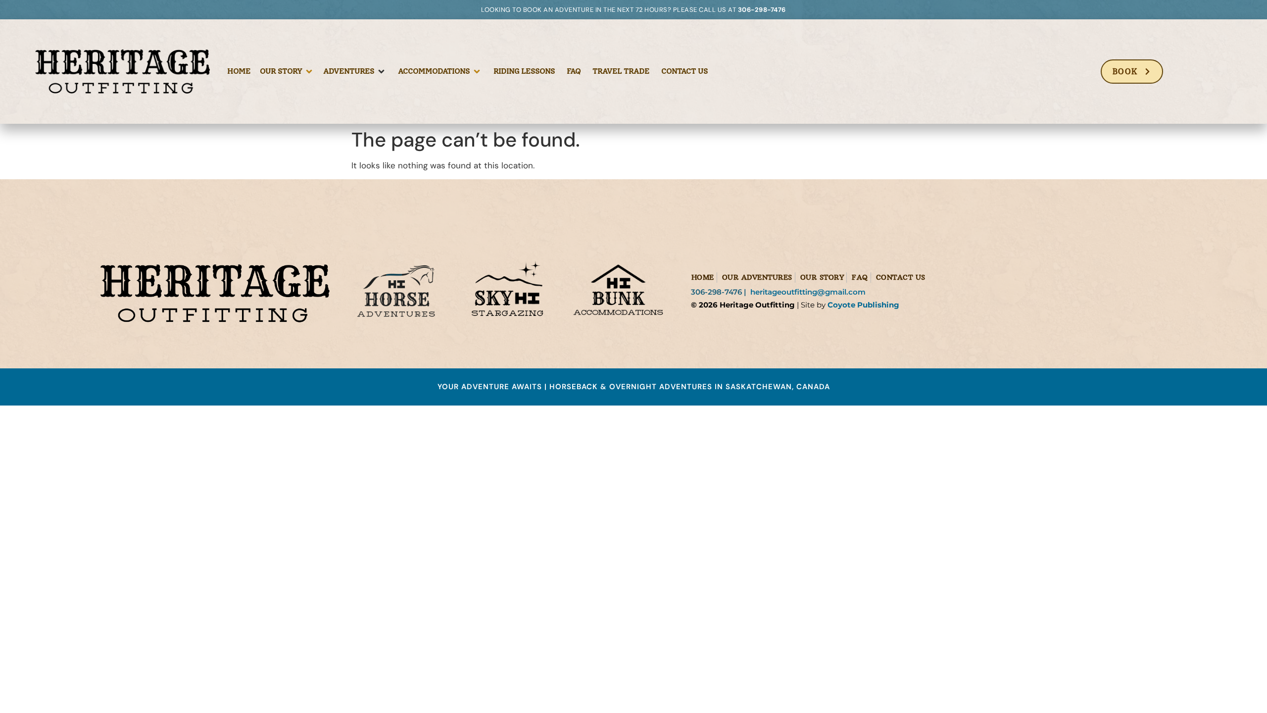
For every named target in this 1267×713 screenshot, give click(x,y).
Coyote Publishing (863, 304)
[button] (286, 71)
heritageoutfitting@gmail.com (809, 292)
